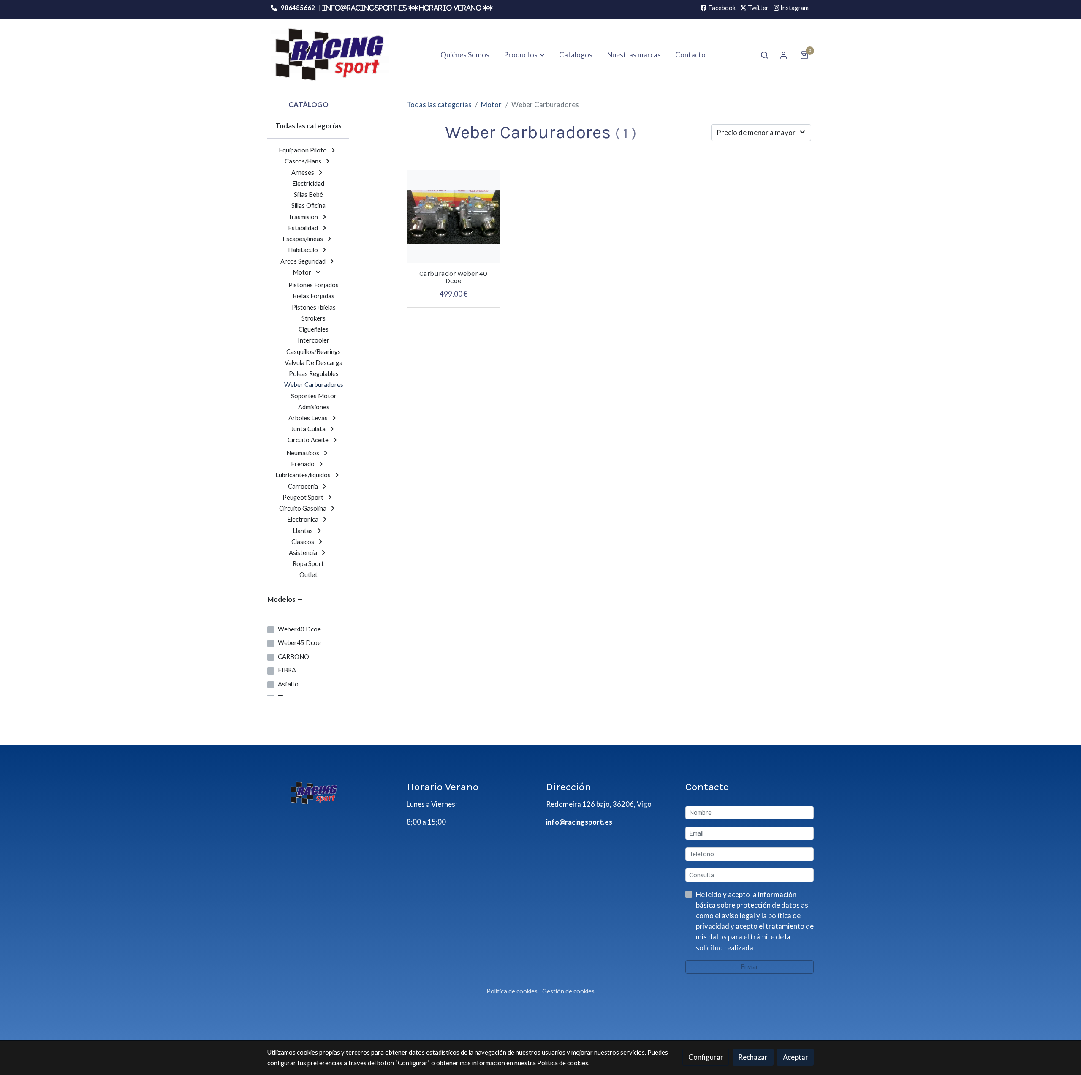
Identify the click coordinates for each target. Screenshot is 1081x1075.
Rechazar (753, 1057)
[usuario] (784, 55)
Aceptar (795, 1057)
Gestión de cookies (568, 991)
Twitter (758, 7)
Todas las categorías (439, 104)
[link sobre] (331, 793)
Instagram (794, 7)
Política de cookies (512, 991)
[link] (330, 54)
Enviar (749, 966)
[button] (524, 54)
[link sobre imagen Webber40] (453, 216)
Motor (491, 104)
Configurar (705, 1057)
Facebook (721, 7)
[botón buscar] (764, 55)
